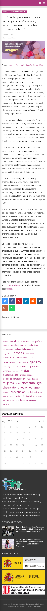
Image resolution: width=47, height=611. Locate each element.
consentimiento (31, 345)
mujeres (8, 383)
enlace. (9, 289)
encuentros (9, 357)
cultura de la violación (24, 349)
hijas (4, 367)
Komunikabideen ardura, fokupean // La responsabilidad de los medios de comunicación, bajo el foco (30, 529)
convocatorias (8, 349)
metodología (32, 379)
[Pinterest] (19, 301)
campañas (36, 341)
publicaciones (35, 392)
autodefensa (25, 341)
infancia (16, 367)
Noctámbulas (14, 12)
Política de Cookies (35, 606)
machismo (16, 371)
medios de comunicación (14, 379)
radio (12, 396)
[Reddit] (33, 301)
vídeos (6, 404)
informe (24, 366)
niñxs (18, 383)
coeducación (17, 345)
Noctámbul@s (32, 383)
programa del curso (12, 285)
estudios (31, 358)
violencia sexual (26, 400)
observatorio (11, 387)
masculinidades (10, 375)
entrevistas (22, 357)
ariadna (14, 341)
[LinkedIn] (26, 301)
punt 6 (5, 396)
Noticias (23, 12)
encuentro (30, 354)
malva (25, 371)
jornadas (34, 366)
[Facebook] (12, 301)
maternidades (26, 375)
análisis (5, 341)
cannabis (6, 345)
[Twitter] (5, 301)
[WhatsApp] (12, 308)
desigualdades (7, 354)
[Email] (5, 308)
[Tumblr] (40, 301)
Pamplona (6, 392)
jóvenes (7, 371)
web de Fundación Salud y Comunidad (26, 65)
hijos (10, 367)
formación (22, 362)
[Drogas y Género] (3, 2)
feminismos (9, 362)
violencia (8, 400)
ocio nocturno (30, 387)
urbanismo (40, 396)
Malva (5, 12)
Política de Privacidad (18, 606)
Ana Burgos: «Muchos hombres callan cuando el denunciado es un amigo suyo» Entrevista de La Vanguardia (29, 543)
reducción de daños (25, 396)
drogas (19, 353)
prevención (18, 392)
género (35, 362)
